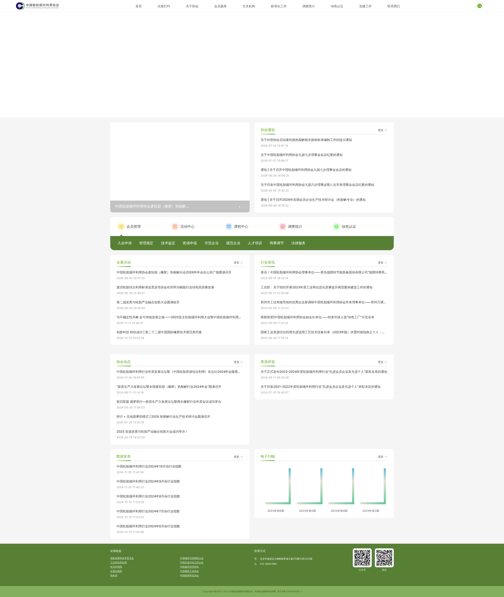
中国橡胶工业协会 (189, 571)
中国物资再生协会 (189, 575)
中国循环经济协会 (189, 566)
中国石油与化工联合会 (192, 562)
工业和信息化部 (118, 562)
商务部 (113, 575)
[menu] (267, 6)
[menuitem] (139, 6)
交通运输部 (116, 571)
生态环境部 (116, 566)
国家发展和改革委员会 (122, 558)
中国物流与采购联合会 (192, 558)
